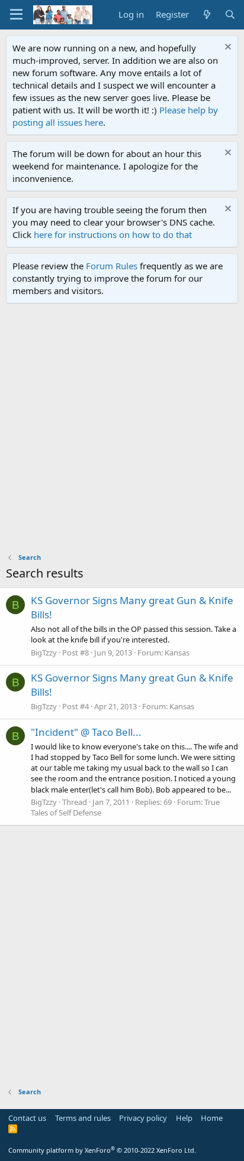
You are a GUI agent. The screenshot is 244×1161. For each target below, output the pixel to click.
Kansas (177, 652)
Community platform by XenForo (102, 1150)
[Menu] (16, 15)
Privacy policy (143, 1118)
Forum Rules (111, 266)
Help (184, 1118)
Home (212, 1118)
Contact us (27, 1118)
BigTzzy (44, 652)
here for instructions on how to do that (113, 234)
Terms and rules (83, 1118)
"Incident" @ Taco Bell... (86, 732)
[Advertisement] (122, 431)
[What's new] (206, 14)
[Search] (230, 14)
